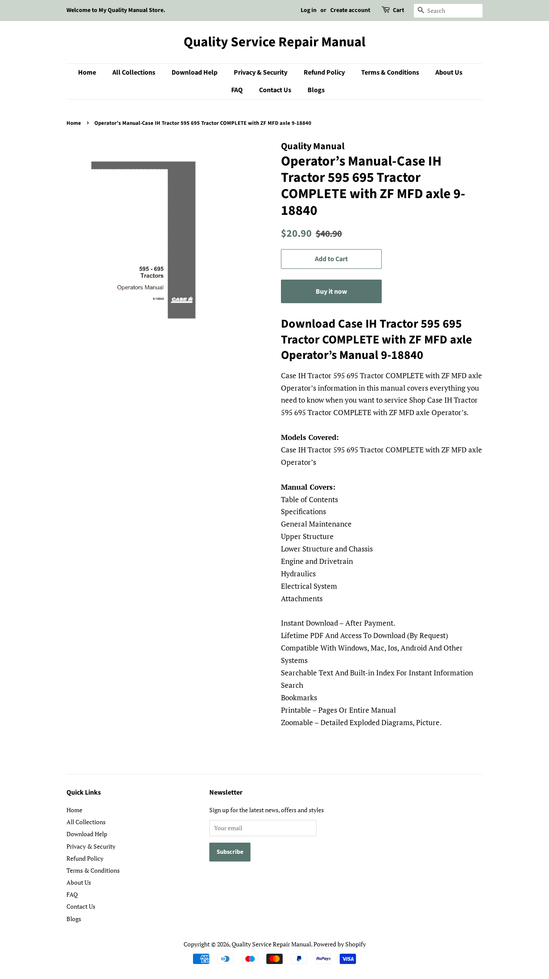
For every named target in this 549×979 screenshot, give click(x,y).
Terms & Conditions (390, 72)
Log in (309, 10)
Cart (398, 10)
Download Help (194, 72)
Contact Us (275, 90)
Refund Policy (324, 72)
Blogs (316, 90)
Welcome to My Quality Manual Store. (115, 10)
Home (87, 72)
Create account (350, 10)
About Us (448, 72)
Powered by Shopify (340, 944)
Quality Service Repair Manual (274, 42)
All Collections (133, 72)
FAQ (237, 90)
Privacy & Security (260, 72)
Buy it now (331, 291)
